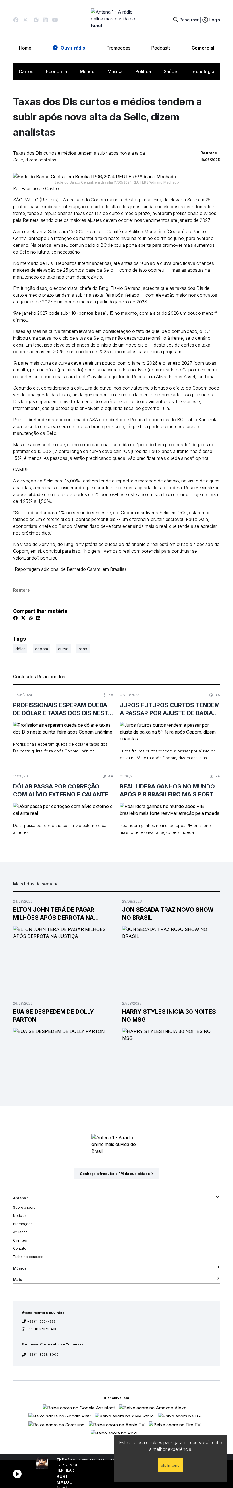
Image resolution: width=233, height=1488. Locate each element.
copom (41, 648)
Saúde (170, 71)
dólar (20, 648)
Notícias (20, 1215)
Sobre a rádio (24, 1207)
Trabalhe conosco (28, 1257)
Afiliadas (20, 1232)
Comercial (203, 48)
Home (25, 48)
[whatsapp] (31, 618)
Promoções (118, 48)
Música (114, 71)
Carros (26, 71)
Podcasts (161, 48)
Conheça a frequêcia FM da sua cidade (115, 1174)
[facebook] (15, 618)
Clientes (20, 1240)
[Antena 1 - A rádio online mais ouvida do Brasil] (116, 19)
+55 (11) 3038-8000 (43, 1355)
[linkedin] (38, 618)
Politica (143, 71)
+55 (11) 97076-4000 (43, 1329)
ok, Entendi (170, 1465)
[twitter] (23, 618)
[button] (16, 20)
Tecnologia (202, 71)
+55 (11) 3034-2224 (42, 1321)
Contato (19, 1248)
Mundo (87, 71)
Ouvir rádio (73, 48)
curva (63, 648)
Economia (56, 71)
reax (83, 648)
